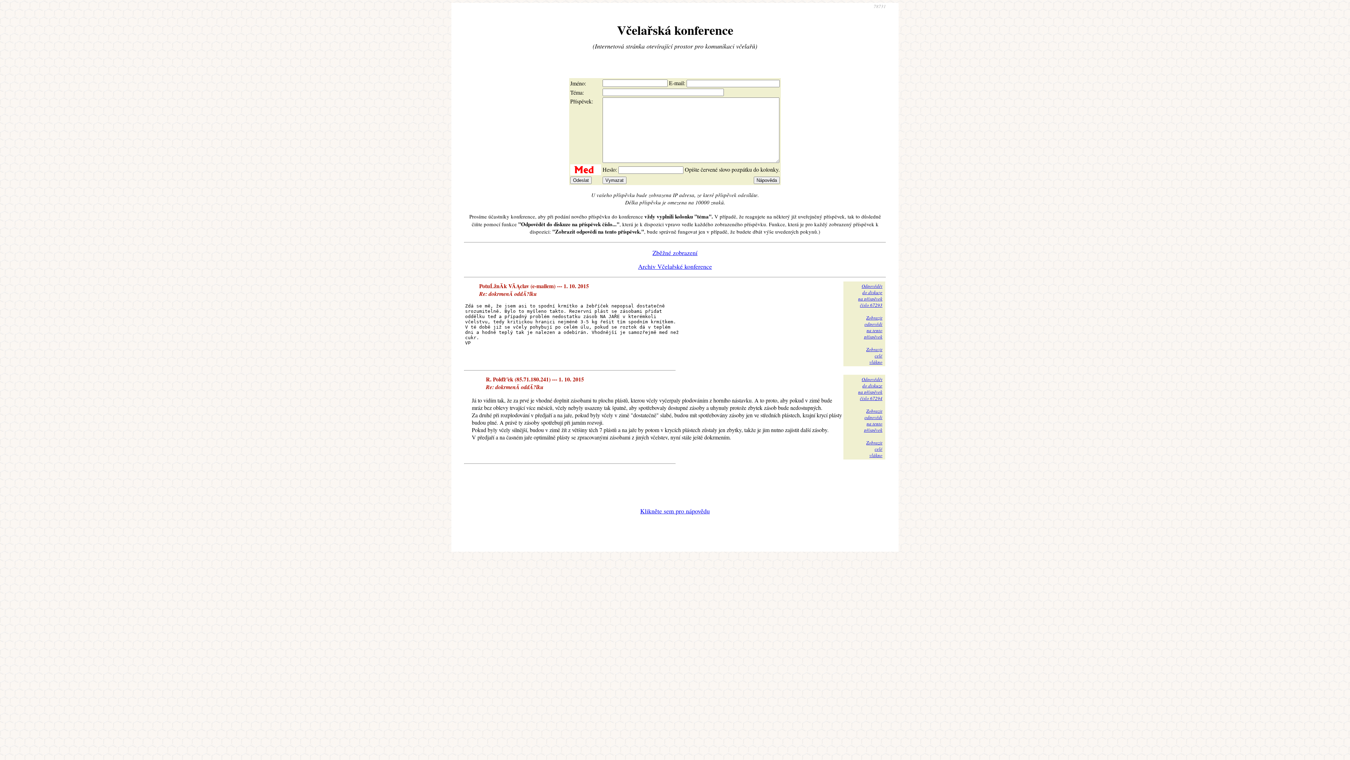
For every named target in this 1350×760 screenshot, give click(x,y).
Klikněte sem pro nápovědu (675, 511)
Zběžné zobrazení (675, 252)
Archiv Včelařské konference (675, 266)
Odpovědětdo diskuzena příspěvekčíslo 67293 (870, 295)
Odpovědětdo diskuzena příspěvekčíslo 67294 (870, 388)
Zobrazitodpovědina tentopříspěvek (873, 327)
